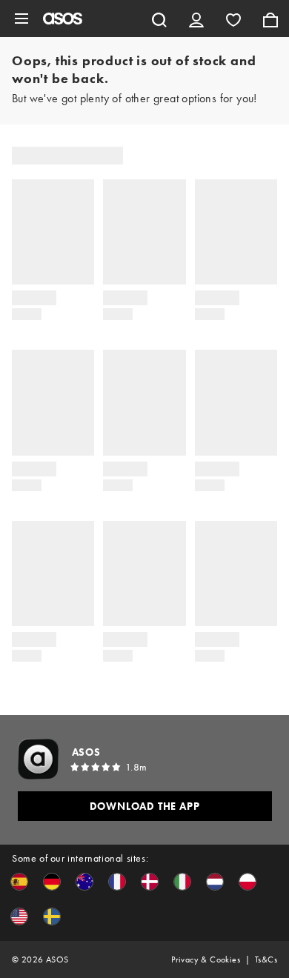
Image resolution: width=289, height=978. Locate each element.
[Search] (159, 18)
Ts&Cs (266, 959)
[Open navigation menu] (21, 18)
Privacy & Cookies (205, 959)
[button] (19, 882)
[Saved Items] (233, 18)
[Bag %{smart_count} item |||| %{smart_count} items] (270, 18)
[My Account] (196, 18)
